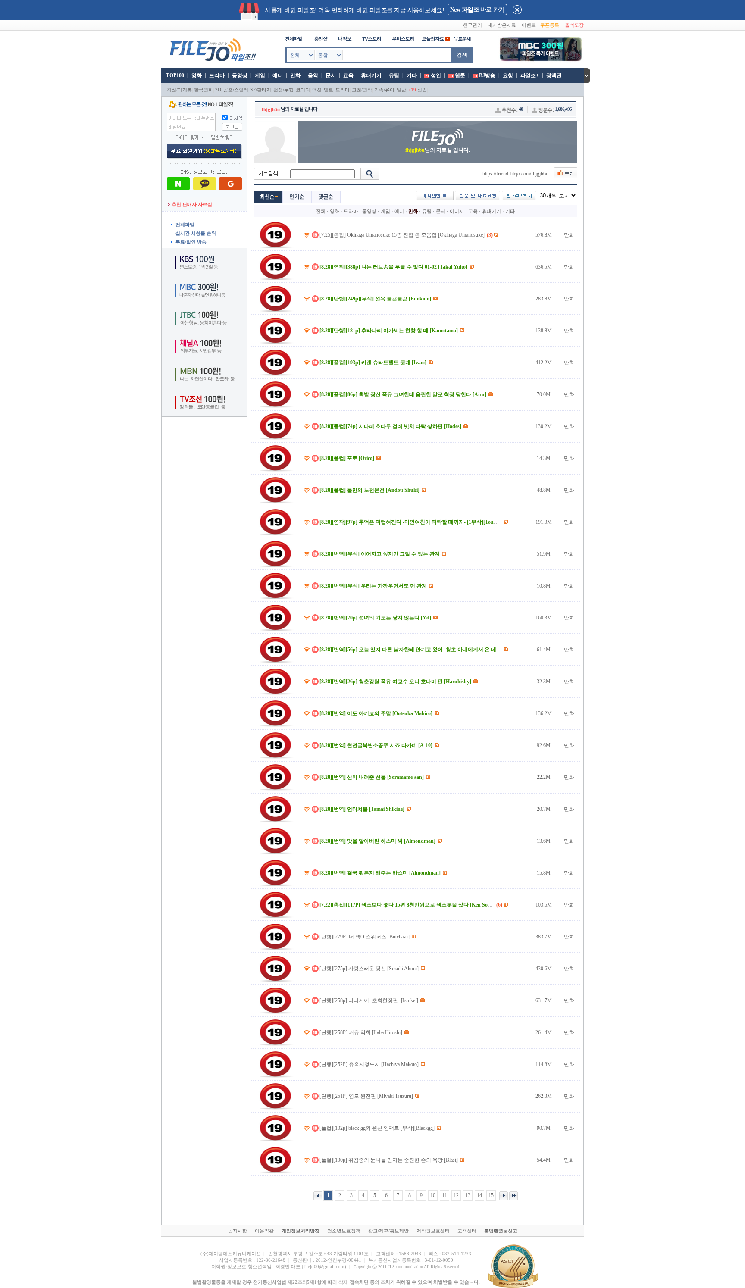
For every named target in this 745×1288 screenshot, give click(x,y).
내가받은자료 (502, 25)
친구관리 (472, 25)
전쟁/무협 (283, 89)
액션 (317, 89)
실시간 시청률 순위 (195, 233)
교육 (348, 75)
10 (432, 1195)
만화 (295, 75)
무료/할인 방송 (191, 241)
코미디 (303, 89)
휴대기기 (371, 75)
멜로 (328, 89)
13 (467, 1195)
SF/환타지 (260, 89)
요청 (508, 75)
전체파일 (184, 224)
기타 (412, 75)
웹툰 (460, 75)
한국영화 (203, 89)
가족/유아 (384, 89)
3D (218, 89)
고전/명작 (362, 89)
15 (491, 1195)
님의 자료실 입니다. (437, 150)
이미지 (457, 211)
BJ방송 (487, 75)
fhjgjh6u (271, 109)
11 (444, 1195)
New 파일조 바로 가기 (477, 9)
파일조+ (529, 75)
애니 (277, 75)
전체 (321, 211)
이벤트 (529, 25)
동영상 (239, 75)
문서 (331, 75)
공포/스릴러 (235, 89)
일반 (401, 89)
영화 (196, 75)
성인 (436, 75)
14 (479, 1195)
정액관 (554, 75)
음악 (313, 75)
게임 (260, 75)
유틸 (394, 75)
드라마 (217, 75)
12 (456, 1195)
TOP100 (174, 75)
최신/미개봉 (179, 89)
